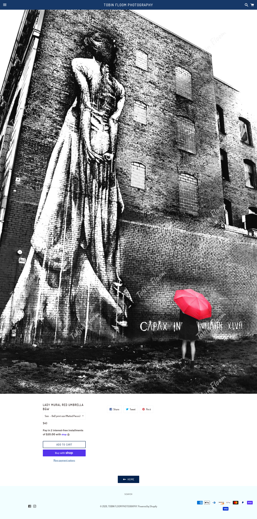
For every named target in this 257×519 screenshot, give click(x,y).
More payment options (64, 460)
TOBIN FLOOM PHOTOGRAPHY (128, 5)
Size (47, 416)
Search (128, 494)
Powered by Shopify (147, 506)
